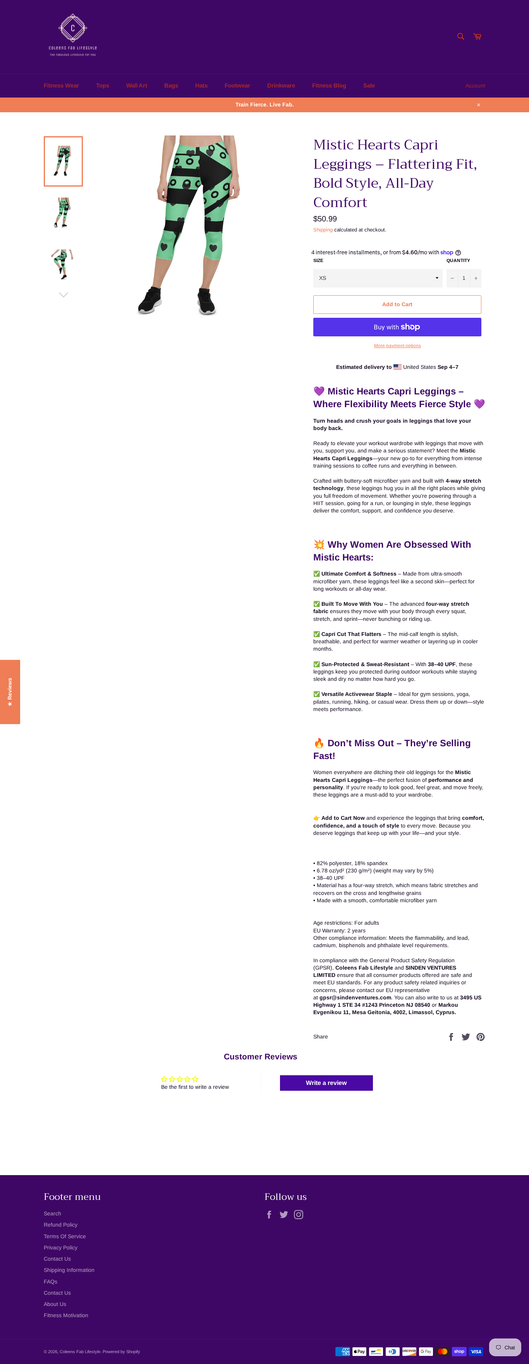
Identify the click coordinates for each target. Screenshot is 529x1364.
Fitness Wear (61, 85)
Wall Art (136, 85)
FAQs (50, 1281)
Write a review (326, 1083)
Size (318, 260)
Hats (201, 85)
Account (475, 85)
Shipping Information (69, 1270)
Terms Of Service (65, 1236)
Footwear (237, 85)
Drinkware (281, 85)
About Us (55, 1304)
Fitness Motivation (66, 1315)
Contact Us (57, 1259)
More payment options (397, 345)
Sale (369, 85)
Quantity (458, 260)
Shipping (323, 230)
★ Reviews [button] (10, 692)
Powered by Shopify (121, 1351)
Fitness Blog (329, 85)
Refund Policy (60, 1225)
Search (52, 1213)
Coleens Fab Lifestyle (80, 1351)
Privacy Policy (60, 1247)
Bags (171, 85)
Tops (102, 85)
